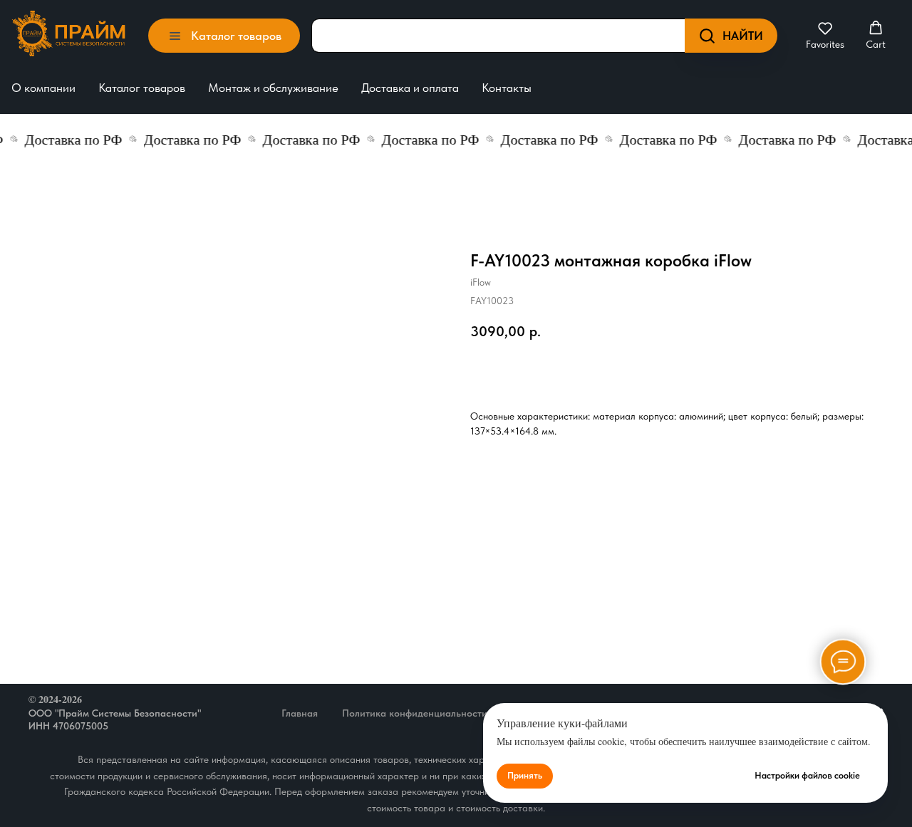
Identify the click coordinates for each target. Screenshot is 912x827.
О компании (43, 87)
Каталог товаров (141, 87)
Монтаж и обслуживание (273, 87)
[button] (825, 35)
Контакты (507, 87)
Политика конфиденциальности (414, 713)
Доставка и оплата (410, 87)
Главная (299, 713)
